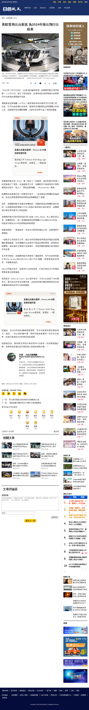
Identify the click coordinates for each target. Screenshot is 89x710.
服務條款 (23, 690)
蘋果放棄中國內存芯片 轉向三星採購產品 (25, 403)
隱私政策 (31, 690)
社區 (35, 8)
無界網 (4, 698)
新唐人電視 (24, 695)
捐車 (64, 2)
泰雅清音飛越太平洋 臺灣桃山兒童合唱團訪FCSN (81, 191)
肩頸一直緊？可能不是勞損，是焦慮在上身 (81, 382)
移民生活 (43, 8)
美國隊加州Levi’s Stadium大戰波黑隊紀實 (80, 468)
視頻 (59, 8)
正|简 (55, 83)
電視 (54, 2)
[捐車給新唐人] (75, 64)
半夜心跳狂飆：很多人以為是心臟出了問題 (81, 357)
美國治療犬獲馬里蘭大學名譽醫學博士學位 (79, 582)
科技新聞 (9, 18)
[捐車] (75, 656)
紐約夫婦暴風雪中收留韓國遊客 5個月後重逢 (80, 589)
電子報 (80, 2)
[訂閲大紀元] (75, 633)
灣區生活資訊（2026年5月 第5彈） (82, 444)
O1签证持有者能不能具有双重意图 (82, 406)
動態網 (83, 695)
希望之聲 (54, 695)
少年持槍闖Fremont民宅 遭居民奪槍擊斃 (82, 216)
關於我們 (5, 690)
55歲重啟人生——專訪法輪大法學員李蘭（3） (79, 461)
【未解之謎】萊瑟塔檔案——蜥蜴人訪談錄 (81, 369)
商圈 (74, 2)
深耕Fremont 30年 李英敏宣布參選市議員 (82, 419)
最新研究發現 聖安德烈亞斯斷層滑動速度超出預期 (82, 228)
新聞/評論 (28, 8)
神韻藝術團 (34, 695)
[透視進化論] (75, 322)
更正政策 (14, 690)
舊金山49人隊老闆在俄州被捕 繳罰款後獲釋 (82, 203)
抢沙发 (56, 431)
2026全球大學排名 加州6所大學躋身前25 (82, 394)
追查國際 (14, 695)
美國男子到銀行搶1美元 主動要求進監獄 (80, 617)
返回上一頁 (30, 521)
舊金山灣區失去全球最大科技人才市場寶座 (81, 178)
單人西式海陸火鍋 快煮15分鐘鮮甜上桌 (24, 400)
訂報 (59, 2)
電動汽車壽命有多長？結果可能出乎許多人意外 (21, 456)
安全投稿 (40, 690)
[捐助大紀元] (75, 666)
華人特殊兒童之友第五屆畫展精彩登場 (81, 241)
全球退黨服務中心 (65, 695)
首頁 (3, 18)
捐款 (69, 2)
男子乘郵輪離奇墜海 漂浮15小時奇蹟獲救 (80, 610)
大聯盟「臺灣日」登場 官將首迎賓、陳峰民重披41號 (82, 166)
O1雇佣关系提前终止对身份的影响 (82, 431)
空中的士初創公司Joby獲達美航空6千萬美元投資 (49, 475)
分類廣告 (52, 8)
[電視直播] (75, 682)
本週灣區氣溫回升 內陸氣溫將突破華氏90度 (82, 253)
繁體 (86, 2)
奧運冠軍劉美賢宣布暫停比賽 (81, 265)
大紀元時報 (44, 695)
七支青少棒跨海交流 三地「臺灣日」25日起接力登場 (81, 153)
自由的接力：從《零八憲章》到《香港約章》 (78, 475)
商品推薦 (67, 8)
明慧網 (76, 695)
